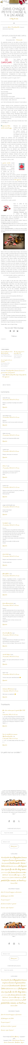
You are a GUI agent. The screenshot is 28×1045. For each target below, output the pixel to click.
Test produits (11, 373)
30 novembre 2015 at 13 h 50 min (11, 674)
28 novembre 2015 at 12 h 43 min (11, 507)
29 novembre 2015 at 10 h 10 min (11, 657)
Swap (20, 877)
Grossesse (16, 866)
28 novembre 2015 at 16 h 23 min (11, 576)
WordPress (17, 1042)
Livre (17, 872)
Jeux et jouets (5, 869)
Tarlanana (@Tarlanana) (8, 689)
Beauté (11, 858)
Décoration (11, 866)
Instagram (22, 866)
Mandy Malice (6, 574)
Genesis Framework (9, 1042)
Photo (24, 875)
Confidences (5, 860)
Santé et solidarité (14, 877)
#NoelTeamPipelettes (11, 375)
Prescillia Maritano (7, 633)
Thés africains (5, 377)
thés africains (18, 180)
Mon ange (17, 875)
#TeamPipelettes (10, 371)
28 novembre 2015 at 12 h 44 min (11, 525)
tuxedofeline (6, 523)
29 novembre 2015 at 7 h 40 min (11, 605)
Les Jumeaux (12, 872)
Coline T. (5, 466)
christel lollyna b (7, 655)
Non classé (21, 875)
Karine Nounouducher (8, 603)
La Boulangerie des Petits (7, 896)
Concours (16, 371)
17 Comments (19, 40)
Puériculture (8, 877)
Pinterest (4, 877)
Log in (22, 1042)
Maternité (21, 872)
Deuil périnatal (5, 863)
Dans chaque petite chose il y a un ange (14, 12)
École (16, 883)
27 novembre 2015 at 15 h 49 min (11, 451)
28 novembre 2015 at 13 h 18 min (11, 556)
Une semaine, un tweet (15, 880)
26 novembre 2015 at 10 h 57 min (11, 400)
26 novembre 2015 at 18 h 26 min (11, 435)
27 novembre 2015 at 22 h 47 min (11, 468)
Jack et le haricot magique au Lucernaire (11, 892)
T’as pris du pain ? (5, 900)
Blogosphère (17, 857)
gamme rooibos (6, 163)
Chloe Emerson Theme (17, 1040)
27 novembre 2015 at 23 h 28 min (11, 487)
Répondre (5, 407)
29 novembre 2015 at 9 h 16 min (10, 635)
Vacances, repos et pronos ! (7, 908)
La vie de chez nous (17, 869)
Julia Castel (6, 554)
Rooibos (24, 375)
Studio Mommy (15, 1037)
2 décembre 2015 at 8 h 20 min (10, 691)
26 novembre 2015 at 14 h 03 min (11, 417)
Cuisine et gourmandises (17, 860)
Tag (22, 877)
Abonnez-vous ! (14, 846)
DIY (7, 866)
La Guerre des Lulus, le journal (8, 904)
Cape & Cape (19, 375)
